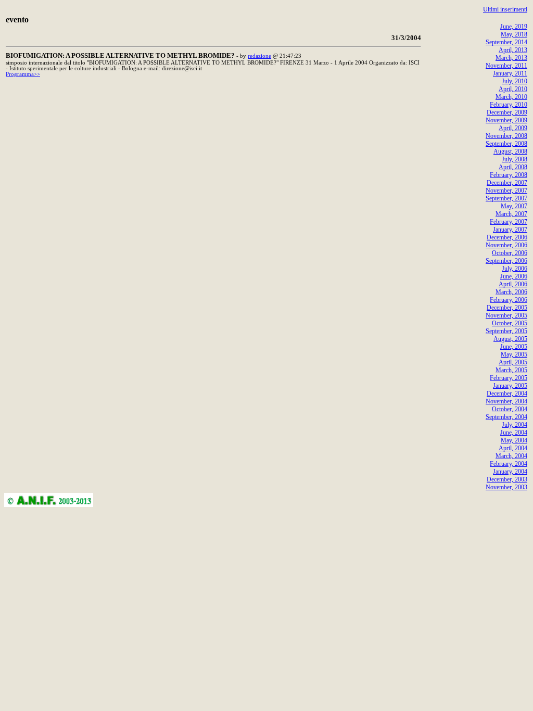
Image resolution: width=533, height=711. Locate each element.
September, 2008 (506, 143)
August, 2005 (510, 338)
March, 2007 (511, 214)
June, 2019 (513, 26)
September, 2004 (506, 417)
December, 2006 (507, 237)
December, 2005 (507, 307)
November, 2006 (506, 245)
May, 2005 (514, 354)
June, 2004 (513, 432)
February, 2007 (508, 221)
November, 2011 (506, 65)
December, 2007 (507, 182)
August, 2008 (510, 151)
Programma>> (23, 74)
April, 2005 (513, 362)
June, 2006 (513, 276)
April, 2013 (513, 50)
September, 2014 (506, 42)
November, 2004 (506, 401)
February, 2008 (508, 175)
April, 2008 (513, 167)
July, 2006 (514, 268)
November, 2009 (506, 120)
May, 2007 (514, 206)
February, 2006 (508, 299)
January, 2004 (510, 471)
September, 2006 (506, 260)
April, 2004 (513, 448)
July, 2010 (514, 81)
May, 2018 (514, 34)
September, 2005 (506, 331)
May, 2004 (514, 440)
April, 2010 (513, 89)
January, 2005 (510, 385)
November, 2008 (506, 135)
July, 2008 (514, 159)
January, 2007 (510, 229)
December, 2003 (507, 479)
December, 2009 (507, 112)
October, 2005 (509, 323)
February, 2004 (508, 463)
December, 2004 (507, 393)
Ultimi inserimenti (505, 9)
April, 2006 (513, 284)
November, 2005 (506, 315)
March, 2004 (511, 456)
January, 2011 (510, 73)
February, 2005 (508, 378)
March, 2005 (511, 370)
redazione (259, 56)
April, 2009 (513, 128)
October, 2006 (509, 253)
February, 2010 (508, 104)
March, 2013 (511, 57)
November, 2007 (506, 190)
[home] (48, 504)
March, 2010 (511, 96)
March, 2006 (511, 292)
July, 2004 (514, 424)
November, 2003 (506, 487)
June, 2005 (513, 346)
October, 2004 (509, 409)
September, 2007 (506, 198)
